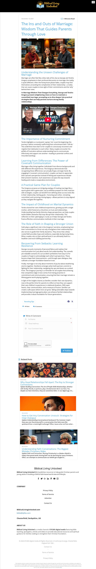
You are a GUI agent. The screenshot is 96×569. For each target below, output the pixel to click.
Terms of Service (48, 552)
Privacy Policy (48, 558)
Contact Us (48, 503)
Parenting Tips (29, 302)
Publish (67, 350)
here (61, 567)
